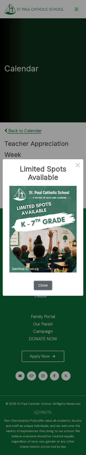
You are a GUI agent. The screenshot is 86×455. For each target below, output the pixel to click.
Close (43, 285)
